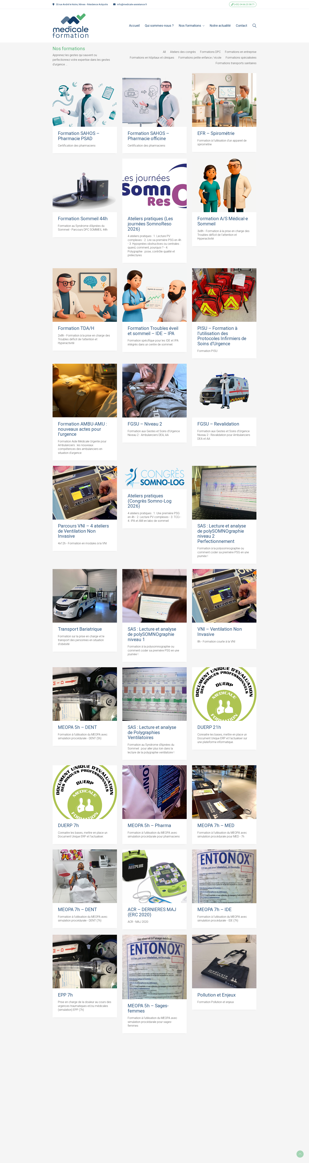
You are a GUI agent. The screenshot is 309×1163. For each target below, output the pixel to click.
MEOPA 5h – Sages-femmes (148, 1008)
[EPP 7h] (85, 961)
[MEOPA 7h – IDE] (224, 876)
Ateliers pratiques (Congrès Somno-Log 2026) (149, 501)
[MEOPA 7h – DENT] (85, 876)
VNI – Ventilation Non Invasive (219, 632)
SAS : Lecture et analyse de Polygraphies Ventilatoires (152, 732)
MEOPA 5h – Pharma (149, 825)
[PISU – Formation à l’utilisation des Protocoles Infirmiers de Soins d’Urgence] (224, 295)
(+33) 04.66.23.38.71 (243, 4)
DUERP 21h (209, 727)
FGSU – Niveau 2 (145, 424)
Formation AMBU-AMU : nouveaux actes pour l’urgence (82, 429)
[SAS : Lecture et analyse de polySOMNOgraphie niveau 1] (154, 596)
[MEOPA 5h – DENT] (85, 694)
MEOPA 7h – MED (215, 825)
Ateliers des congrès (183, 52)
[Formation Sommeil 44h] (85, 185)
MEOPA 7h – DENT (77, 909)
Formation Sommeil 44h (83, 218)
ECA (62, 1098)
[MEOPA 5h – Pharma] (154, 792)
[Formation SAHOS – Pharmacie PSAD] (85, 100)
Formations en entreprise (240, 52)
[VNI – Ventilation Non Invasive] (224, 596)
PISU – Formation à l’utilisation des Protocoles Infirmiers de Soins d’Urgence (221, 336)
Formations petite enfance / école (199, 57)
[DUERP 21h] (224, 694)
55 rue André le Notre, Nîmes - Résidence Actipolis (82, 4)
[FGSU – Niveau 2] (154, 390)
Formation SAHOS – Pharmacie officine (148, 136)
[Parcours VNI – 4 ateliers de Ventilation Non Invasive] (85, 493)
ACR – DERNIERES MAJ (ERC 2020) (152, 912)
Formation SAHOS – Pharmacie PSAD (78, 136)
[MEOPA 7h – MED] (224, 792)
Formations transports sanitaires (236, 63)
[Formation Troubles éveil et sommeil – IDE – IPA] (154, 295)
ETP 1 (203, 1098)
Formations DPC (210, 52)
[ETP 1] (224, 1065)
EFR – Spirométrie (215, 133)
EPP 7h (65, 995)
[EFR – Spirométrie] (224, 100)
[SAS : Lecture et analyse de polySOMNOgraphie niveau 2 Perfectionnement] (224, 493)
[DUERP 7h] (85, 792)
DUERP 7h (68, 825)
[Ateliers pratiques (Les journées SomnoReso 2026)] (154, 185)
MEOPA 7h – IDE (214, 909)
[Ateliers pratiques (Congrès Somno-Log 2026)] (154, 477)
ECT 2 (134, 1098)
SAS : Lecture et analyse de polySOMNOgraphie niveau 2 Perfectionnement (221, 533)
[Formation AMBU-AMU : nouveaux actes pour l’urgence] (85, 390)
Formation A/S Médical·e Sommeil (222, 221)
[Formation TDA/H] (85, 295)
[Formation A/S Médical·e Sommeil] (224, 185)
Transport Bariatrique (80, 629)
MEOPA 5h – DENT (77, 727)
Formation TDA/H (76, 328)
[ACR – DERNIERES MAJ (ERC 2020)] (154, 876)
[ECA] (85, 1065)
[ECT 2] (154, 1065)
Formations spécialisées (241, 57)
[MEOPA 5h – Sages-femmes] (154, 967)
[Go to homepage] (70, 25)
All (164, 52)
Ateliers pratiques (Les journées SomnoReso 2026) (150, 223)
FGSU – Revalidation (218, 424)
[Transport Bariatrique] (85, 596)
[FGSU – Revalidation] (224, 390)
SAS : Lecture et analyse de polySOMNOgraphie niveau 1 (152, 634)
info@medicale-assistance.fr (132, 4)
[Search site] (254, 26)
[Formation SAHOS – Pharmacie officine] (154, 100)
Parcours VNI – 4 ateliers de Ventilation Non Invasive (83, 531)
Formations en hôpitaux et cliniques (152, 57)
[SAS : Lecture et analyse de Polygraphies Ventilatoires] (154, 694)
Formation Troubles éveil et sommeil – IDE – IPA (153, 331)
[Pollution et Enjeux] (224, 961)
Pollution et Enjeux (216, 995)
